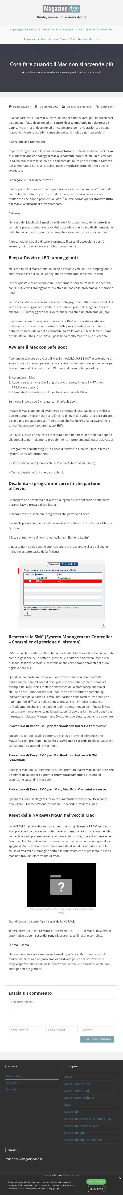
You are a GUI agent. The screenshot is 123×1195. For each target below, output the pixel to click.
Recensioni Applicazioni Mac (83, 1140)
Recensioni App (74, 1133)
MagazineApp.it (22, 106)
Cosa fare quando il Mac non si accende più (80, 72)
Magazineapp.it (71, 1175)
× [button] (120, 1178)
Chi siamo (11, 1083)
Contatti (10, 1089)
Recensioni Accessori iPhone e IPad (88, 1119)
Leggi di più (54, 1188)
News (67, 1105)
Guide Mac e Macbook (79, 106)
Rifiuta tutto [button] (96, 1189)
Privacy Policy (14, 1076)
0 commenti (107, 106)
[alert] (61, 1185)
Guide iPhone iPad (76, 1091)
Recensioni (71, 1112)
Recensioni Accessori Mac (81, 1126)
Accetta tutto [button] (96, 1182)
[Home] (23, 72)
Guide (68, 1077)
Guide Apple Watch (77, 1084)
